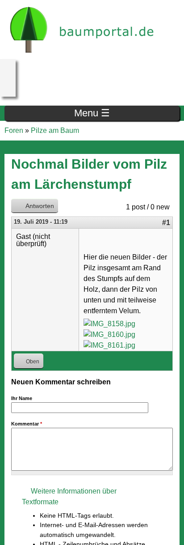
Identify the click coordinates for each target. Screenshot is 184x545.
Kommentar (26, 423)
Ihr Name (21, 398)
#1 (166, 222)
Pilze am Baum (55, 130)
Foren (13, 130)
